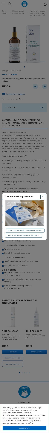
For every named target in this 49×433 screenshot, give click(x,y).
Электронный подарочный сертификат (23, 235)
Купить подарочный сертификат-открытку (25, 230)
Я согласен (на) (24, 428)
